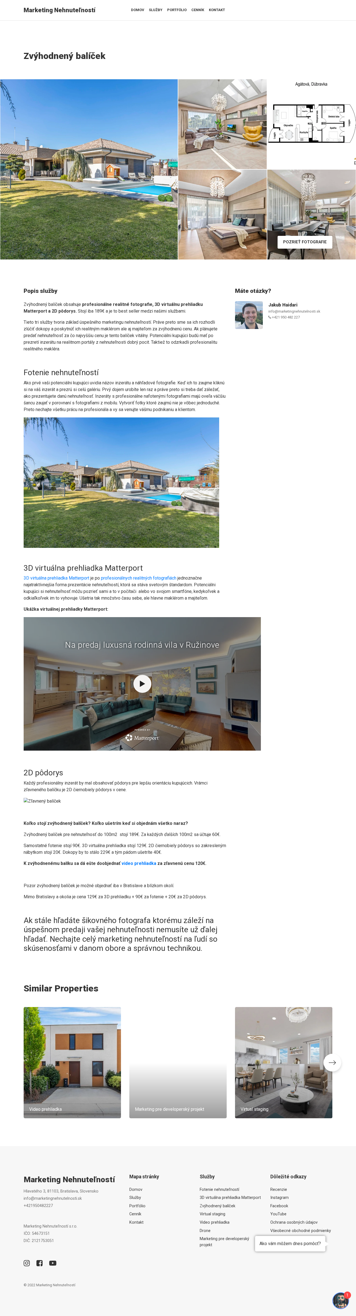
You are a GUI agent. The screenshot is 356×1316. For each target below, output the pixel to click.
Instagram (279, 1197)
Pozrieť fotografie (305, 242)
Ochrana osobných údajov (294, 1222)
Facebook (279, 1206)
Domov (137, 10)
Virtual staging (212, 1214)
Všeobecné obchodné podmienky (300, 1230)
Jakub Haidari (283, 305)
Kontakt (217, 10)
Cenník (197, 10)
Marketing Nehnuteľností (59, 10)
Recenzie (278, 1189)
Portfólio (177, 10)
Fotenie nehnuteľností (219, 1189)
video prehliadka (139, 863)
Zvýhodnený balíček (217, 1206)
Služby (155, 10)
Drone (205, 1230)
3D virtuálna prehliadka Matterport (56, 578)
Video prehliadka (214, 1222)
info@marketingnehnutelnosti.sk (294, 311)
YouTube (278, 1214)
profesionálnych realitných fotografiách (138, 578)
